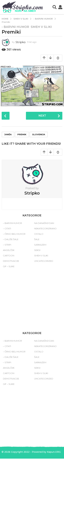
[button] (55, 7)
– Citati (7, 228)
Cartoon (8, 255)
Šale (36, 239)
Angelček (8, 250)
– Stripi (7, 244)
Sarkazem (40, 244)
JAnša (8, 134)
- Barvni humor (15, 27)
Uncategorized (43, 261)
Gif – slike (8, 266)
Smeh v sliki (41, 27)
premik (21, 134)
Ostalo (38, 234)
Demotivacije (11, 261)
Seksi (37, 250)
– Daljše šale (10, 239)
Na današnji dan (44, 223)
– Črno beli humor (14, 234)
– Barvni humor (12, 223)
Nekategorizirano (45, 228)
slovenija (38, 134)
